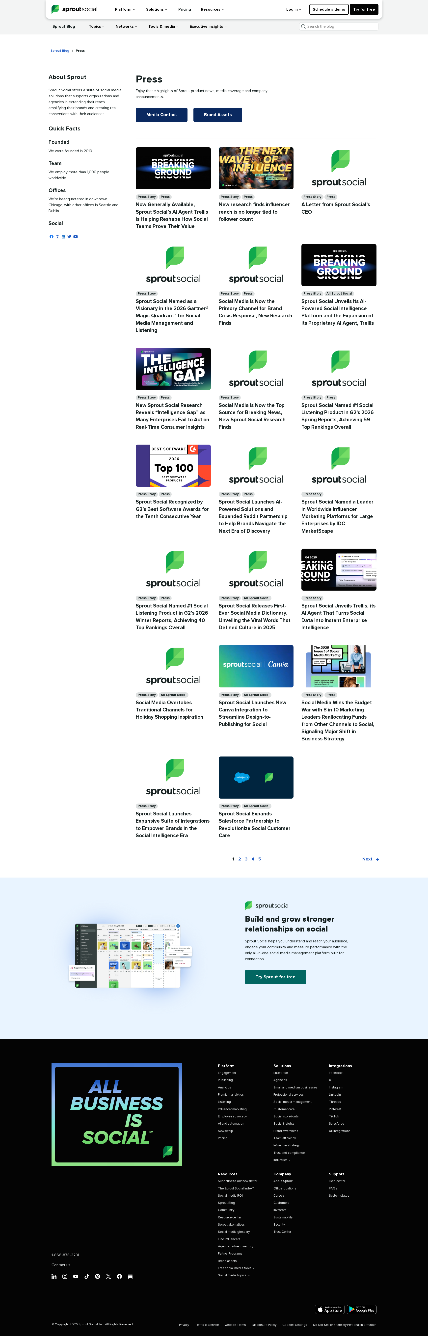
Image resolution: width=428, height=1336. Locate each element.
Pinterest (335, 1109)
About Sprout (283, 1181)
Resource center (229, 1217)
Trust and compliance (289, 1153)
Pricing (184, 9)
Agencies (280, 1080)
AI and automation (231, 1123)
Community (226, 1210)
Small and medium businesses (295, 1087)
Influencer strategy (286, 1145)
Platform (123, 9)
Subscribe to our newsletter (237, 1181)
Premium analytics (231, 1094)
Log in (292, 9)
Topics (95, 26)
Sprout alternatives (231, 1224)
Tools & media (161, 26)
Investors (280, 1210)
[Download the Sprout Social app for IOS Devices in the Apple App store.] (330, 1309)
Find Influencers (229, 1239)
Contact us (61, 1265)
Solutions (155, 9)
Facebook (336, 1073)
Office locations (284, 1188)
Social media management (292, 1102)
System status (339, 1195)
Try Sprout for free (275, 977)
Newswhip (225, 1131)
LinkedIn (335, 1094)
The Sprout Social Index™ (236, 1188)
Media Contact (161, 115)
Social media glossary (234, 1232)
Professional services (288, 1094)
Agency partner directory (235, 1246)
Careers (279, 1195)
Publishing (225, 1080)
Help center (337, 1181)
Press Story (147, 197)
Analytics (224, 1087)
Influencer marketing (232, 1109)
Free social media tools (234, 1268)
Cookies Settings (294, 1325)
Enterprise (280, 1073)
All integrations (339, 1131)
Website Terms (235, 1325)
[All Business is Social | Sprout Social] (117, 1114)
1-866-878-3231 (65, 1255)
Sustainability (283, 1217)
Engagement (227, 1073)
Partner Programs (230, 1253)
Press (165, 197)
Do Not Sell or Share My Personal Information (344, 1325)
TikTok (334, 1116)
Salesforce (336, 1123)
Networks (125, 26)
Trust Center (282, 1232)
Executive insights (206, 26)
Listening (224, 1102)
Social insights (283, 1123)
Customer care (283, 1109)
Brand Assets (218, 115)
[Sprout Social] (74, 9)
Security (279, 1224)
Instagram (336, 1087)
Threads (335, 1102)
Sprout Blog (64, 26)
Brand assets (227, 1261)
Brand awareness (285, 1131)
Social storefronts (286, 1116)
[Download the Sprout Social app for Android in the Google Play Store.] (361, 1309)
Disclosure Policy (264, 1325)
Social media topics (232, 1275)
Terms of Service (207, 1325)
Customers (281, 1203)
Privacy (184, 1325)
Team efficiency (284, 1138)
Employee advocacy (232, 1116)
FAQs (333, 1188)
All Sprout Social (339, 293)
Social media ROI (230, 1195)
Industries (280, 1160)
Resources (210, 9)
